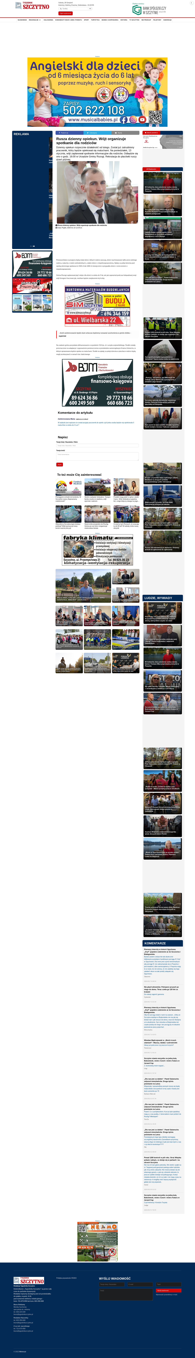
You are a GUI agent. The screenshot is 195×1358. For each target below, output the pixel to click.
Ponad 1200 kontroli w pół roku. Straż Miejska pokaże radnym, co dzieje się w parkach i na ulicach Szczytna (162, 334)
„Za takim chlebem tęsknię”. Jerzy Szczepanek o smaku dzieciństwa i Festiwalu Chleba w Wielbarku (162, 932)
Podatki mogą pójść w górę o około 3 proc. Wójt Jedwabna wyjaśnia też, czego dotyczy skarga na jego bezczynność (126, 499)
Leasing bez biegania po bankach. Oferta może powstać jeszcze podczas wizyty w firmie (160, 257)
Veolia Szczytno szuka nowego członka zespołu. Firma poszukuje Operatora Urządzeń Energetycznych (32, 239)
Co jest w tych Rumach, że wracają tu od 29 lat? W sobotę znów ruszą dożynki (126, 526)
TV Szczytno (134, 20)
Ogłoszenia (48, 20)
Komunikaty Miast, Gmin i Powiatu (68, 20)
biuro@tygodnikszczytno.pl (23, 1314)
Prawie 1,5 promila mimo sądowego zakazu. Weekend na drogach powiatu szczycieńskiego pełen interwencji (161, 480)
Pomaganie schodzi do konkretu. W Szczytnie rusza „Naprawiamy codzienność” (68, 499)
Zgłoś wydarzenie (65, 13)
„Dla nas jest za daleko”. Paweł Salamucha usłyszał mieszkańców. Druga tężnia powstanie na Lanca (161, 279)
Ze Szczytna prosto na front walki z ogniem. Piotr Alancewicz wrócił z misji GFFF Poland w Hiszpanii (162, 525)
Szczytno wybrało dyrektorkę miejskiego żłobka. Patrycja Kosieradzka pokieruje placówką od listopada (160, 402)
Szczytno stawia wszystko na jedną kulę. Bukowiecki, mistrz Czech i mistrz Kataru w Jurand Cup (161, 709)
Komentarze (155, 943)
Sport (86, 20)
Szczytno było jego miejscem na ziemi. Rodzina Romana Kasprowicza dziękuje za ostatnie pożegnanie (161, 212)
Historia (123, 20)
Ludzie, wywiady (158, 598)
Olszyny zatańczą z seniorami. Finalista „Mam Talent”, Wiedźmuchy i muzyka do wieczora (67, 646)
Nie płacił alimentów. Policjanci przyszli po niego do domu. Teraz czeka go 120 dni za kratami (161, 989)
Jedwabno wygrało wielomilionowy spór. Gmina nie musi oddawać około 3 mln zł (96, 623)
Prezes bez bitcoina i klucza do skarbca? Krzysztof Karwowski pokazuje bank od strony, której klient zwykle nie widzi (124, 670)
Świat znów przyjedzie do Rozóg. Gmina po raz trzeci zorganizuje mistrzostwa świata (96, 526)
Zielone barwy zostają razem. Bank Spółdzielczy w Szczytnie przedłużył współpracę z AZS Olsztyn (158, 234)
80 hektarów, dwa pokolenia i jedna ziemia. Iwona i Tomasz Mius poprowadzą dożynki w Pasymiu (162, 189)
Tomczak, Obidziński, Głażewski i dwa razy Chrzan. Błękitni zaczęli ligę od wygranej (97, 647)
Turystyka (95, 20)
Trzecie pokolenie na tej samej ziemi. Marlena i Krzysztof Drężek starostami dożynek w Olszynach (162, 909)
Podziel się (64, 133)
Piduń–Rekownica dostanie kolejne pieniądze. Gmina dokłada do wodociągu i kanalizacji (124, 623)
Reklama (21, 134)
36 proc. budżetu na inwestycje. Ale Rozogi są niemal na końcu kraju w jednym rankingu (126, 600)
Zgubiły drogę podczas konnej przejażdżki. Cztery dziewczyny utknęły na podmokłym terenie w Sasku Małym (68, 670)
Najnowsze (22, 20)
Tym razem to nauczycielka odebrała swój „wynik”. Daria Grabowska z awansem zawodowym (161, 641)
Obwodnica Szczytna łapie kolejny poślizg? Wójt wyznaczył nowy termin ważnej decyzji (68, 526)
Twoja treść (60, 450)
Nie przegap (146, 20)
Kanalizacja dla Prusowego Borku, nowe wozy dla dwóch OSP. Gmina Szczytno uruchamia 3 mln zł (67, 623)
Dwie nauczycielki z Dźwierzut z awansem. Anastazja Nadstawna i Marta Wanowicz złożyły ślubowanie (125, 581)
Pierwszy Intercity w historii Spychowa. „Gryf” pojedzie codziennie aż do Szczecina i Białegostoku (97, 670)
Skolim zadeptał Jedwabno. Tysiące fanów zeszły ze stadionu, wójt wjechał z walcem (97, 499)
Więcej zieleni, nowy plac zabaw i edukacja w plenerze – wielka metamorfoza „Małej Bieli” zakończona (81, 599)
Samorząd (167, 20)
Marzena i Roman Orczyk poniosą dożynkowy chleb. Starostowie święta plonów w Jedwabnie (162, 809)
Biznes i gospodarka (110, 20)
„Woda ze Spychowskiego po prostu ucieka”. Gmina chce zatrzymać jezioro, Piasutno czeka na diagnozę (162, 854)
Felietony (157, 20)
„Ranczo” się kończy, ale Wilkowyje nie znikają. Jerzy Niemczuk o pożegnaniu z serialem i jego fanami (160, 380)
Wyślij (119, 133)
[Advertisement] (97, 37)
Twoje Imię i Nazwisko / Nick (67, 442)
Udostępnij (92, 133)
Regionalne (34, 20)
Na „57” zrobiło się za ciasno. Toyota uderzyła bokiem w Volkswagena (123, 647)
